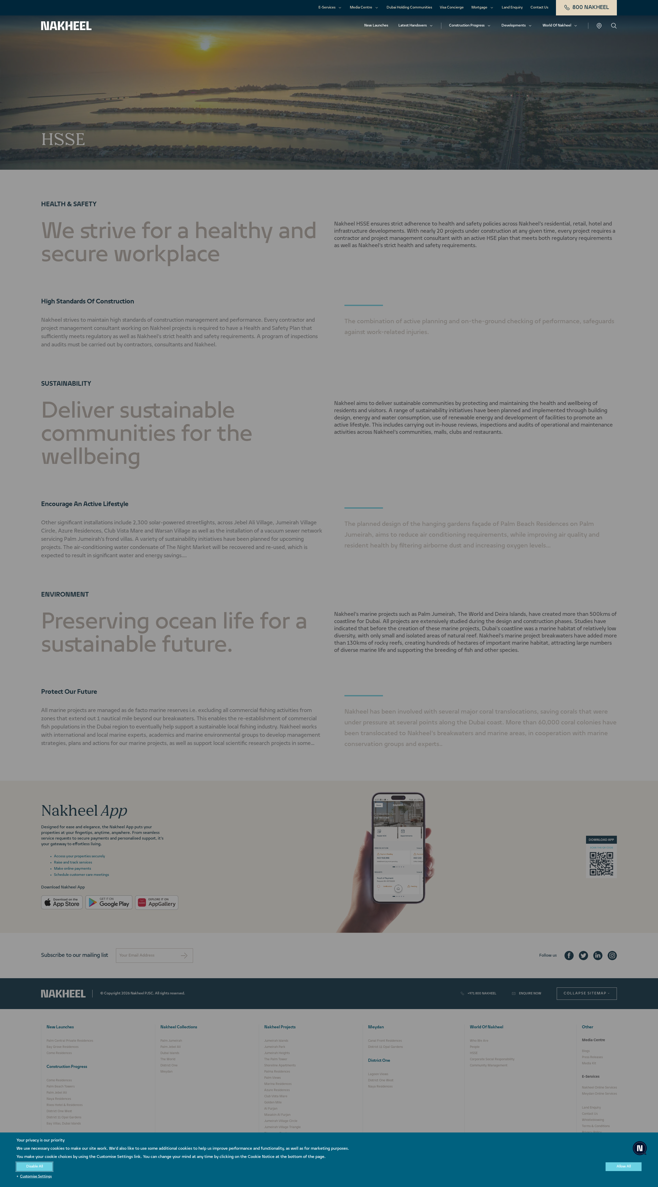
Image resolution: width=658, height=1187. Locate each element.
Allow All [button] (624, 1166)
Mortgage (479, 8)
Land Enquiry (512, 8)
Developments (513, 26)
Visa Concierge (452, 8)
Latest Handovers (412, 26)
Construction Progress (467, 26)
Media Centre (361, 8)
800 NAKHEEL (590, 8)
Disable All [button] (34, 1166)
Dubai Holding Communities (409, 8)
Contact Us (539, 8)
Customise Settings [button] (36, 1177)
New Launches (376, 26)
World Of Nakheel (557, 26)
